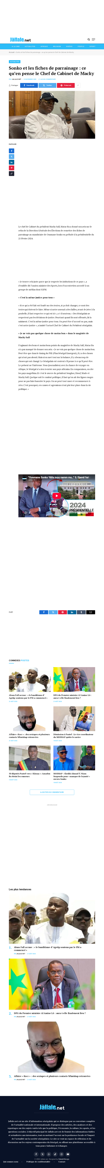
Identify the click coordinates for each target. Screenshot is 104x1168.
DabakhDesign (63, 1159)
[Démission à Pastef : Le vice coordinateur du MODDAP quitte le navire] (74, 718)
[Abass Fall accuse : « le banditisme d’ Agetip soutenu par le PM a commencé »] (30, 679)
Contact (61, 1161)
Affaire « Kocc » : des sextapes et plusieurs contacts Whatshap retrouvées (29, 736)
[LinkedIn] (11, 162)
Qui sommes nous (11, 1161)
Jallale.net (16, 79)
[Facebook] (11, 150)
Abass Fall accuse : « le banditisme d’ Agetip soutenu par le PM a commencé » (28, 696)
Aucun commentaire (48, 79)
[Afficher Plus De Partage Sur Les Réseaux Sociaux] (77, 85)
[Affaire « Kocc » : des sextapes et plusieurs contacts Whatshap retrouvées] (30, 718)
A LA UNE (16, 46)
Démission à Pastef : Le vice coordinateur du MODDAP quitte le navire (73, 736)
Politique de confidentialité (38, 1161)
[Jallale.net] (20, 39)
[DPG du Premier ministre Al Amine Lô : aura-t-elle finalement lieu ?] (74, 679)
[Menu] (93, 39)
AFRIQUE (44, 46)
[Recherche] (88, 39)
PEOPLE (81, 46)
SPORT (92, 46)
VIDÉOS (69, 46)
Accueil (11, 52)
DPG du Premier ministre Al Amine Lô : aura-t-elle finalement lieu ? (72, 696)
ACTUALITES (30, 46)
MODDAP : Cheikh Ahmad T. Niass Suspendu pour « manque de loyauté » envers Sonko (71, 776)
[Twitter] (11, 156)
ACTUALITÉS (14, 62)
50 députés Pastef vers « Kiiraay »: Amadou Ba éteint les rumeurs (29, 775)
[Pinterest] (11, 167)
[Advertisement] (52, 17)
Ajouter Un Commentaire (52, 792)
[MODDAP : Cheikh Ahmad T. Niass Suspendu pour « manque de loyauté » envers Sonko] (74, 758)
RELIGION (57, 46)
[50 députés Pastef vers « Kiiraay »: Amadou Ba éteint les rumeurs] (30, 758)
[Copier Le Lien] (11, 173)
